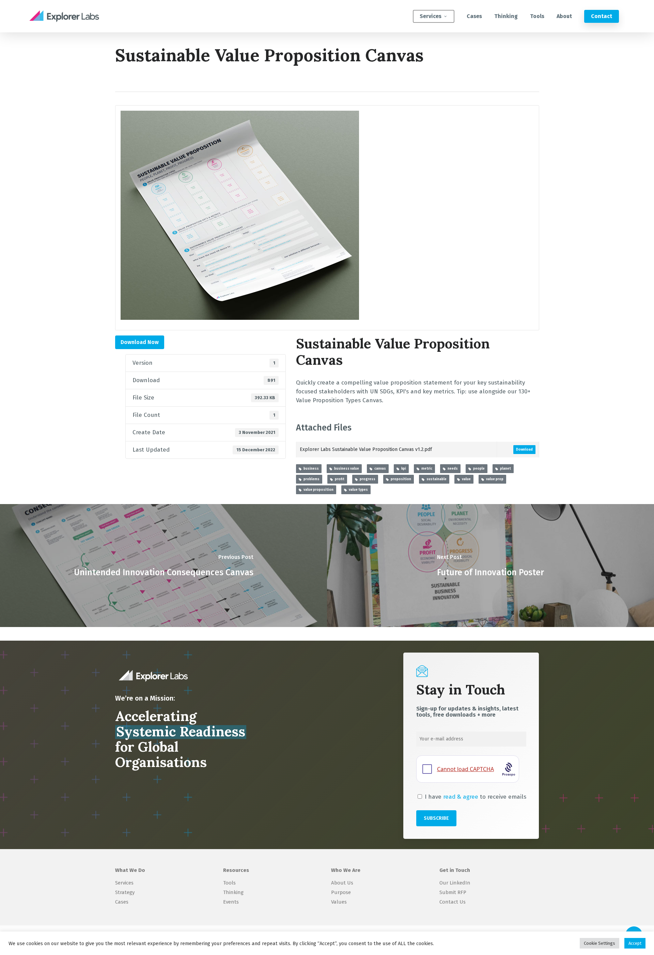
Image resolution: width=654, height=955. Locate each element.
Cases (121, 902)
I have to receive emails (474, 796)
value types (357, 490)
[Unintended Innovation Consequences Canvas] (163, 565)
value (465, 479)
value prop (493, 479)
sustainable (435, 479)
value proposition (317, 490)
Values (339, 902)
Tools (229, 883)
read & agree (460, 796)
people (478, 469)
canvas (379, 469)
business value (345, 469)
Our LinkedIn (454, 883)
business (310, 469)
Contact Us (452, 902)
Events (231, 902)
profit (338, 479)
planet (504, 469)
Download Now (140, 342)
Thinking (233, 892)
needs (452, 469)
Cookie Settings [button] (599, 943)
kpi (402, 469)
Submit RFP (452, 892)
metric (425, 469)
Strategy (125, 892)
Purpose (341, 892)
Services (124, 883)
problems (310, 479)
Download (524, 450)
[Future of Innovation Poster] (490, 565)
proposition (400, 479)
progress (366, 479)
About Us (342, 883)
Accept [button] (634, 943)
